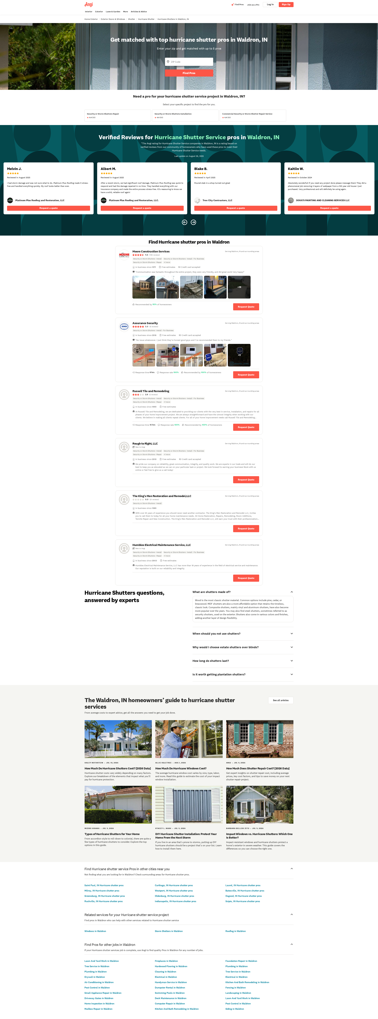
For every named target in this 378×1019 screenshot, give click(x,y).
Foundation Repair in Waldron (241, 961)
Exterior (99, 11)
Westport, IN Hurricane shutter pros (174, 890)
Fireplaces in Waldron (166, 961)
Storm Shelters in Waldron (169, 931)
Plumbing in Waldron (95, 971)
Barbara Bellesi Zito (237, 828)
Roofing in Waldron (235, 931)
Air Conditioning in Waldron (99, 982)
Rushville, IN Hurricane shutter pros (103, 901)
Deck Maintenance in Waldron (170, 998)
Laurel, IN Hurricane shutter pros (242, 885)
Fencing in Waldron (235, 987)
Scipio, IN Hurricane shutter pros (242, 901)
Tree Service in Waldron (96, 966)
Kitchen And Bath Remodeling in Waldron (177, 1008)
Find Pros (189, 73)
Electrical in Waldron (166, 977)
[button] (143, 287)
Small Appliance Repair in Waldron (102, 992)
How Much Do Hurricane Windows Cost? (180, 768)
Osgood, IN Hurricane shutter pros (243, 896)
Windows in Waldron (95, 931)
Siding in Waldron (234, 1008)
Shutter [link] (131, 19)
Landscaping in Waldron (238, 992)
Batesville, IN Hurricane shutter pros (244, 890)
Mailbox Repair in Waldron (98, 1008)
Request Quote (246, 306)
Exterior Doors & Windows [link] (113, 19)
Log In (270, 4)
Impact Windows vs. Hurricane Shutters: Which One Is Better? (259, 835)
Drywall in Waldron (94, 977)
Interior (88, 11)
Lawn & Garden (113, 11)
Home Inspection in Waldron (99, 1003)
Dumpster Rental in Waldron (170, 987)
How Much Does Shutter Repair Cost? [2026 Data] (258, 768)
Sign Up (286, 4)
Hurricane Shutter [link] (146, 19)
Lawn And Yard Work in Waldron (101, 961)
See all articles (281, 700)
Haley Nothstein (94, 763)
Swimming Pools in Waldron (170, 992)
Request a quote (48, 208)
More (125, 11)
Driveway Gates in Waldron (98, 998)
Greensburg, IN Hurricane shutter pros (104, 896)
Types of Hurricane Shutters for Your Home (112, 834)
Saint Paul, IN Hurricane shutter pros (104, 885)
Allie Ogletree (163, 763)
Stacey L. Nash (163, 828)
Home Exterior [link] (91, 19)
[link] (10, 200)
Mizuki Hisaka (92, 828)
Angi (228, 763)
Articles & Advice (139, 11)
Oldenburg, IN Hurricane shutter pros (174, 896)
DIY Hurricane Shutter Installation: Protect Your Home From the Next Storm (186, 835)
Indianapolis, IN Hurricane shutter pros (175, 901)
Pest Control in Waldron (97, 987)
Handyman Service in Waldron (171, 982)
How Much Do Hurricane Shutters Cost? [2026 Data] (118, 768)
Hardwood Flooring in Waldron (171, 966)
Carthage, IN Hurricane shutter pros (174, 885)
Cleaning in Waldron (165, 971)
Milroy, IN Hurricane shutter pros (101, 890)
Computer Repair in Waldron (170, 1003)
